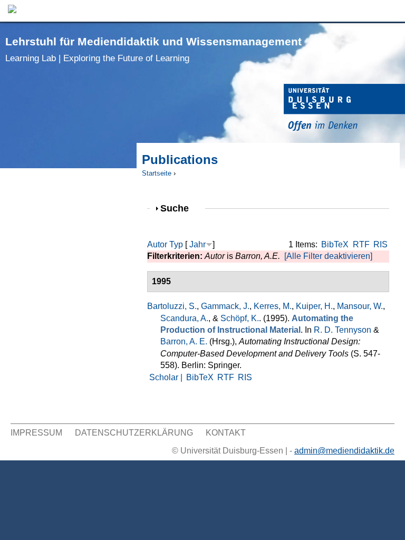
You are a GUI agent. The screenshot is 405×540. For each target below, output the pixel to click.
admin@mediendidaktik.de (344, 450)
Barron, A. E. (183, 341)
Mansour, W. (360, 306)
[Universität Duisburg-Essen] (344, 109)
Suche (179, 208)
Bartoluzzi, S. (172, 306)
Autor (157, 244)
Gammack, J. (225, 306)
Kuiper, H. (314, 306)
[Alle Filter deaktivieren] (328, 256)
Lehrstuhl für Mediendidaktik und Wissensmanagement (153, 49)
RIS (380, 244)
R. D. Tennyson (342, 329)
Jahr (197, 244)
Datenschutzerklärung (134, 432)
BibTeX (335, 244)
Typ (176, 244)
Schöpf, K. (239, 318)
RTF (361, 244)
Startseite (156, 173)
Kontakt (226, 432)
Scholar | (167, 377)
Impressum (36, 432)
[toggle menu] (392, 11)
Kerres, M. (273, 306)
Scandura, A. (184, 318)
